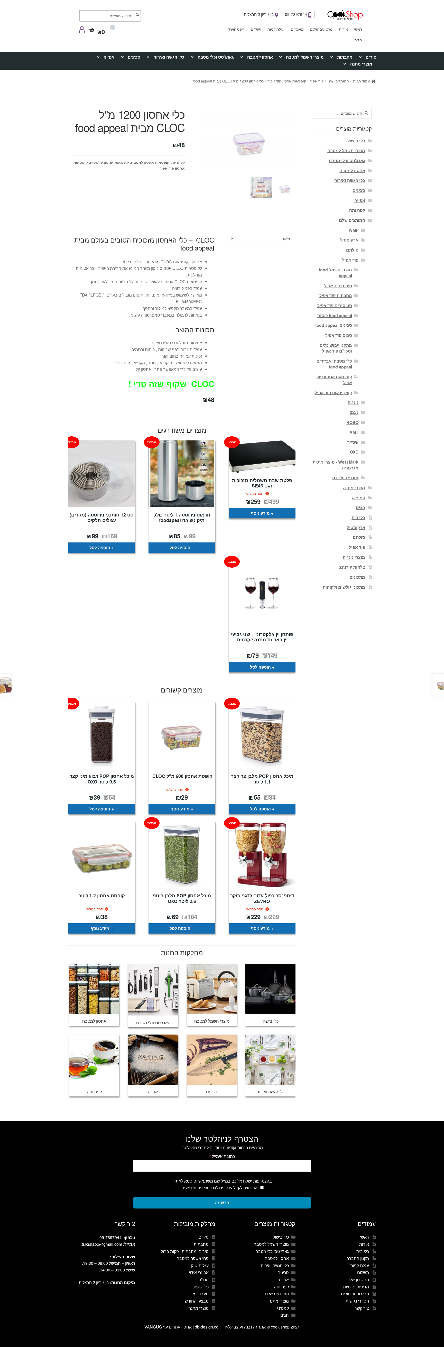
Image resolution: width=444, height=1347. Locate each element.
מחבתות (345, 57)
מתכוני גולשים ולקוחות (344, 587)
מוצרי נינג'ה (354, 557)
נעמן (354, 412)
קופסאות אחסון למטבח (150, 162)
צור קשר (362, 1308)
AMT (353, 432)
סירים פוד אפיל (338, 286)
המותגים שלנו (338, 81)
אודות (343, 29)
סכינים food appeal (333, 325)
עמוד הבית (361, 81)
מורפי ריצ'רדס (345, 478)
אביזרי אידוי (199, 1272)
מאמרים (297, 29)
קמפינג (358, 498)
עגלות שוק (200, 1265)
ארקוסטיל (349, 240)
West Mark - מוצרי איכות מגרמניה (335, 465)
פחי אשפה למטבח (193, 1258)
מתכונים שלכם (321, 29)
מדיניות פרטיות (356, 1287)
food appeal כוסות (334, 315)
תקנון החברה (357, 1258)
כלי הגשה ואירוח (168, 57)
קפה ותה (357, 210)
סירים (371, 57)
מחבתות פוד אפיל (335, 295)
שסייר (352, 442)
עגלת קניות (275, 29)
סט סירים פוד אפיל (334, 305)
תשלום (256, 29)
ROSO (352, 422)
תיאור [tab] (287, 239)
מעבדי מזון (199, 1294)
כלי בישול (356, 141)
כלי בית (358, 517)
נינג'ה (353, 402)
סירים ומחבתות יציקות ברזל (185, 1251)
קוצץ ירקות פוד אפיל (333, 392)
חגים (358, 39)
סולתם (352, 250)
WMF (353, 230)
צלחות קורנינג (352, 567)
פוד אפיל (317, 81)
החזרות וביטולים (355, 1294)
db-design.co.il (209, 1327)
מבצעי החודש (197, 1301)
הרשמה (222, 1202)
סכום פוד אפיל (338, 335)
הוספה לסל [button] (180, 547)
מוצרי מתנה (361, 64)
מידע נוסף (260, 513)
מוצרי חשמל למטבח (305, 57)
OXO (354, 452)
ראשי (358, 29)
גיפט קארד (236, 29)
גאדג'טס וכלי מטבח (216, 57)
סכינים (134, 57)
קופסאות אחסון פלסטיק (109, 162)
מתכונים (357, 577)
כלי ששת (201, 1287)
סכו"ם (203, 1280)
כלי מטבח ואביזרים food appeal (334, 364)
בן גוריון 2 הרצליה (259, 14)
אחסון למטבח (260, 57)
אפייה (109, 57)
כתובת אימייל (222, 1156)
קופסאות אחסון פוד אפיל (286, 81)
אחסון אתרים (180, 1327)
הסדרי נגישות (357, 1301)
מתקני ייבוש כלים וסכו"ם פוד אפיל (336, 348)
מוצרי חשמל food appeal (335, 273)
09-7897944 (296, 14)
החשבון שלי (359, 1280)
